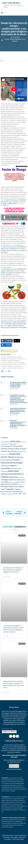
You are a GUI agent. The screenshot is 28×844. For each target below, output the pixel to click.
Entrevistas (15, 460)
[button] (2, 12)
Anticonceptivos (5, 442)
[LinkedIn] (10, 736)
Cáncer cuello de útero (17, 449)
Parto (2, 482)
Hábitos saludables (15, 39)
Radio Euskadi (12, 482)
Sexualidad (19, 487)
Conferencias (12, 444)
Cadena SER (23, 442)
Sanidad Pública (8, 486)
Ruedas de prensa (21, 484)
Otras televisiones (18, 480)
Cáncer (4, 448)
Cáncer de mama (8, 451)
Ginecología (16, 462)
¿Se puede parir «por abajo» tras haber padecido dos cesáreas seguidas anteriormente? (13, 570)
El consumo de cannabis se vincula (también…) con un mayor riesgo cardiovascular (18, 384)
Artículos (6, 39)
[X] (14, 736)
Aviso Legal (13, 837)
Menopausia (6, 474)
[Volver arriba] (26, 840)
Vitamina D (14, 494)
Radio (7, 482)
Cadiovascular (4, 444)
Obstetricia (13, 477)
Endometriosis (6, 460)
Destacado (14, 454)
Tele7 (23, 39)
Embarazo (19, 457)
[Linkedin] (2, 371)
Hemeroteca (5, 466)
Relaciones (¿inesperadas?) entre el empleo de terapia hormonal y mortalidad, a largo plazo (18, 423)
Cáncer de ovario (21, 451)
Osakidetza (21, 477)
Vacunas (3, 494)
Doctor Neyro (7, 457)
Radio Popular (20, 482)
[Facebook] (9, 371)
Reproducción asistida (9, 484)
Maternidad (13, 471)
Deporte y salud (5, 454)
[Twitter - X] (5, 371)
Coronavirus (17, 446)
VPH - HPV (22, 494)
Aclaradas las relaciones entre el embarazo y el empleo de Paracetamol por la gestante (18, 411)
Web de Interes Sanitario (14, 769)
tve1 (23, 491)
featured (5, 462)
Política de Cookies (18, 839)
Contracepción (6, 446)
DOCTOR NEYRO (11, 3)
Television (15, 41)
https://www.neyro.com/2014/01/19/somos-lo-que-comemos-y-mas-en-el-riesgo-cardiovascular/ (13, 202)
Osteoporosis (6, 479)
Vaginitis (9, 494)
